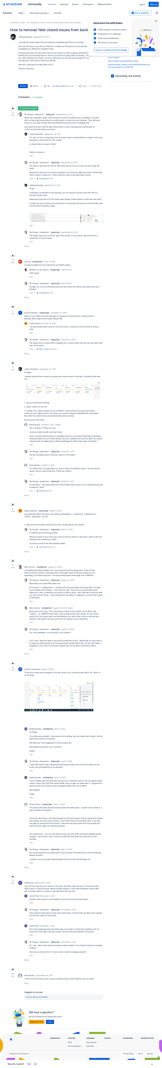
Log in (142, 4)
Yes (29, 1064)
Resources (90, 1046)
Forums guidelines (74, 1046)
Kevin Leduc (44, 349)
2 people (42, 178)
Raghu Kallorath (30, 511)
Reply (26, 246)
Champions (88, 4)
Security (150, 1054)
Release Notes (104, 4)
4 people (42, 293)
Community (35, 4)
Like (31, 156)
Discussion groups (39, 13)
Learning (64, 4)
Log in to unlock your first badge (111, 49)
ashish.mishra (35, 323)
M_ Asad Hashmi (59, 86)
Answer (23, 86)
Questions (35, 22)
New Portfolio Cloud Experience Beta (123, 61)
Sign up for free (36, 1022)
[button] (66, 218)
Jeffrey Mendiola (25, 37)
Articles (57, 13)
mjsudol (27, 262)
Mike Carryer (29, 567)
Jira (27, 22)
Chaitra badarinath (32, 669)
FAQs (70, 1042)
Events (75, 4)
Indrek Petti (29, 883)
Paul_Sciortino (35, 804)
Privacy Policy (128, 1054)
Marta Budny (34, 425)
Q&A (21, 13)
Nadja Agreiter (35, 729)
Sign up (153, 4)
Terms (140, 1054)
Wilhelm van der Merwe (39, 270)
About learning (91, 1042)
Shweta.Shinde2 (31, 313)
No (35, 1064)
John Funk (43, 547)
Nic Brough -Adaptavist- (34, 114)
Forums (52, 4)
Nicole (41, 491)
